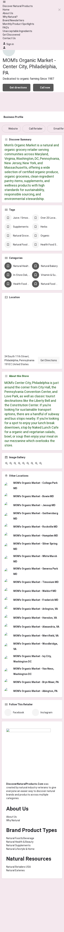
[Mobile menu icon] (32, 2)
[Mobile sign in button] (4, 48)
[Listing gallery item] (6, 464)
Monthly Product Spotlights (18, 24)
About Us (8, 13)
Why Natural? (10, 16)
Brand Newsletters (13, 20)
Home (6, 9)
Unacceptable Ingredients (17, 31)
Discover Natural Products (18, 6)
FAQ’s (6, 27)
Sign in (10, 44)
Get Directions (49, 360)
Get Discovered (11, 34)
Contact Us (9, 38)
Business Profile (13, 117)
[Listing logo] (9, 50)
